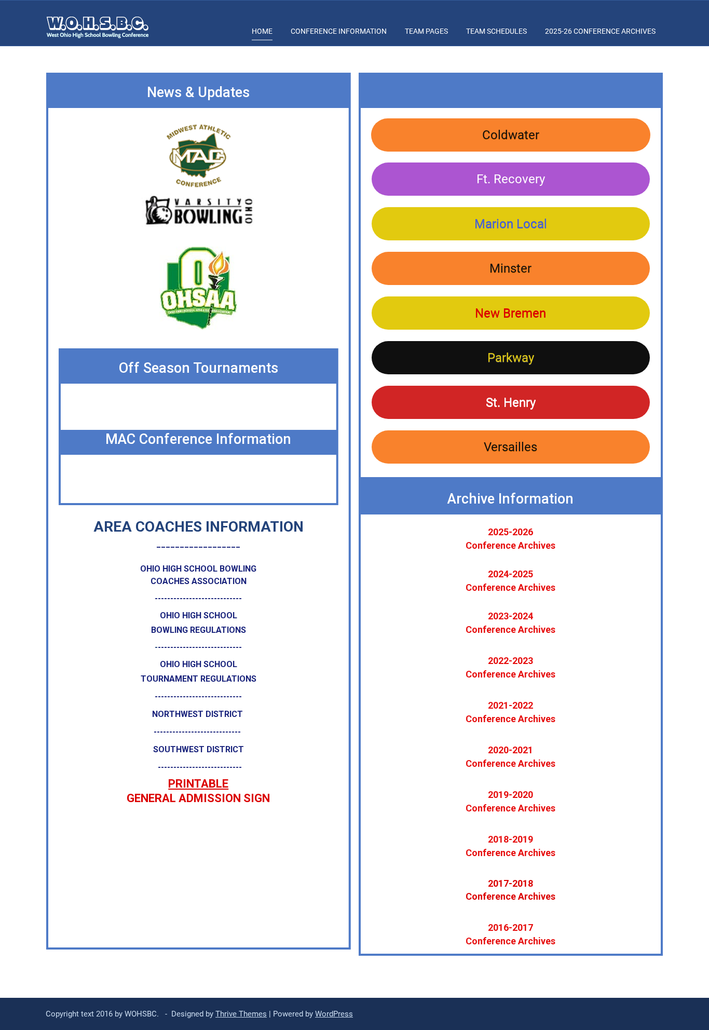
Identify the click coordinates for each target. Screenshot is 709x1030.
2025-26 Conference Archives (600, 31)
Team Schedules (496, 31)
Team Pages (426, 31)
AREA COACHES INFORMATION (198, 526)
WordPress (334, 1014)
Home (262, 31)
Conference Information (339, 31)
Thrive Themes (241, 1014)
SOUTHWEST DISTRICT (198, 749)
